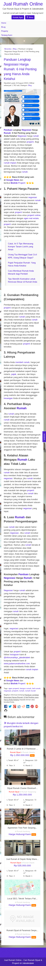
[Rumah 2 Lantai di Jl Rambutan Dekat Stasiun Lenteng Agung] (22, 737)
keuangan (8, 398)
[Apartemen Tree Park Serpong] (22, 816)
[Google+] (14, 707)
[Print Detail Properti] (6, 711)
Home (3, 23)
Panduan (8, 130)
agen (26, 218)
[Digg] (19, 707)
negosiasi (32, 197)
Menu (30, 17)
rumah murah (30, 691)
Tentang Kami (6, 35)
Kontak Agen (18, 17)
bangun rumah (25, 688)
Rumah (7, 133)
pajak (13, 374)
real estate (34, 218)
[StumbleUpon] (37, 707)
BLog (3, 27)
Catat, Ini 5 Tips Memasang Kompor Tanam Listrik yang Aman (20, 246)
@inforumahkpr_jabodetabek (17, 657)
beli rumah (36, 688)
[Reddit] (23, 707)
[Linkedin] (28, 707)
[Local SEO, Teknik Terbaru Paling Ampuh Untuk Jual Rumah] (22, 887)
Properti (21, 183)
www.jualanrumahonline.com (17, 663)
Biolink (14, 183)
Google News (12, 180)
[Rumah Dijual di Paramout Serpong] (22, 919)
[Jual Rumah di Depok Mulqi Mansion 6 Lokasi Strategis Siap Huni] (22, 848)
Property (4, 31)
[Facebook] (6, 707)
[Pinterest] (32, 707)
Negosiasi (26, 130)
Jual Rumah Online (23, 4)
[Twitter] (10, 707)
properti (30, 142)
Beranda (7, 49)
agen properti (13, 688)
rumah (36, 136)
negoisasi (7, 691)
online (37, 215)
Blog (14, 49)
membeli (19, 362)
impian (13, 163)
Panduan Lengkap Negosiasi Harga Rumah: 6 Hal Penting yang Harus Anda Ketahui (20, 69)
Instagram (14, 654)
